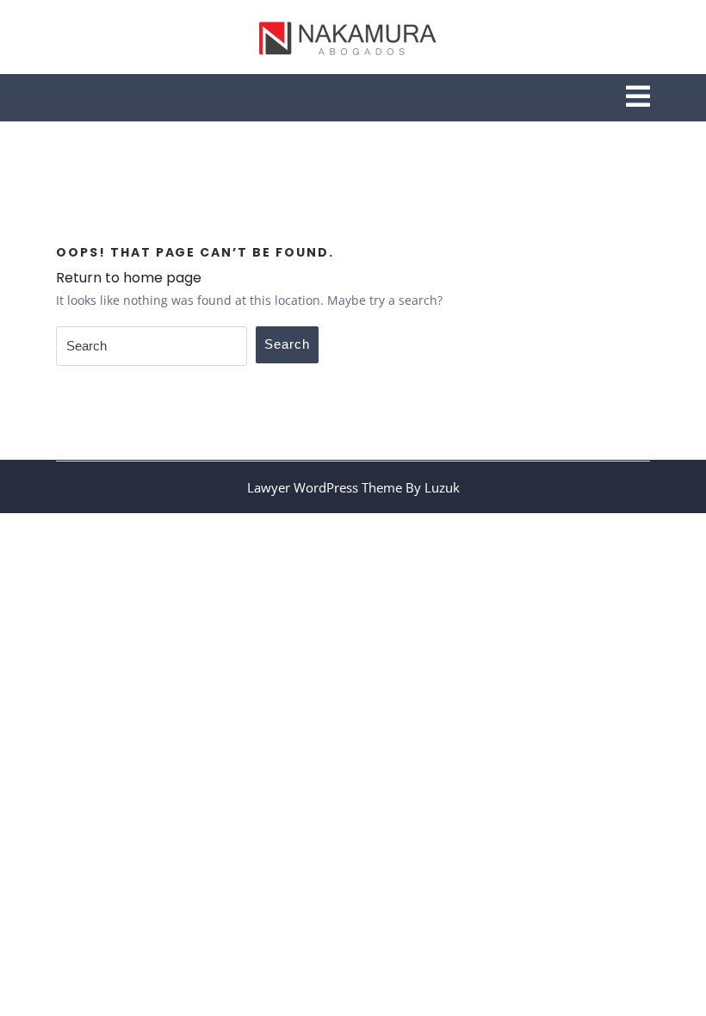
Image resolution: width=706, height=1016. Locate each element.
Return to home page (128, 278)
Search (287, 344)
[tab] (638, 98)
